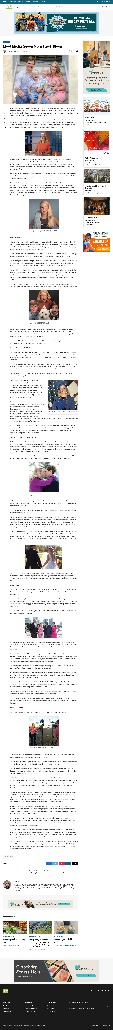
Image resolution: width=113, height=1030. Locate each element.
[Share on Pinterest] (72, 51)
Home (4, 38)
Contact (43, 1)
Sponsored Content (9, 936)
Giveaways (50, 7)
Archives (20, 1)
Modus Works (41, 1025)
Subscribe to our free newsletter (79, 1006)
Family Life (6, 42)
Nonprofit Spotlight (35, 936)
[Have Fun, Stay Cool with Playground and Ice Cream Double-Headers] (66, 927)
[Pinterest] (5, 122)
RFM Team (16, 945)
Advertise (27, 1)
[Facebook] (5, 109)
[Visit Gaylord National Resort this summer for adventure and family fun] (56, 23)
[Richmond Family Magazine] (9, 7)
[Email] (5, 127)
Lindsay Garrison (70, 945)
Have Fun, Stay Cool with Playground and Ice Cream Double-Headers (64, 941)
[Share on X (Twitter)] (69, 51)
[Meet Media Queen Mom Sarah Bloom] (40, 103)
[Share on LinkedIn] (74, 51)
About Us (5, 1)
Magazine (18, 7)
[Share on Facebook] (67, 51)
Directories (29, 7)
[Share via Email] (77, 51)
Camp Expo (35, 1)
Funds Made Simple (30, 873)
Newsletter (59, 7)
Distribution (13, 1)
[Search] (109, 7)
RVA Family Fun (58, 936)
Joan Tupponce (13, 51)
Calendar (40, 7)
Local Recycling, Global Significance (56, 873)
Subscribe (103, 6)
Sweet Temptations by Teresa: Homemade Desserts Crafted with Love (14, 941)
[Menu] (3, 7)
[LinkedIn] (5, 118)
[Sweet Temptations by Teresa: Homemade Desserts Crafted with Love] (15, 927)
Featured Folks (8, 856)
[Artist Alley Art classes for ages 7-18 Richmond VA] (40, 904)
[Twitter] (5, 113)
